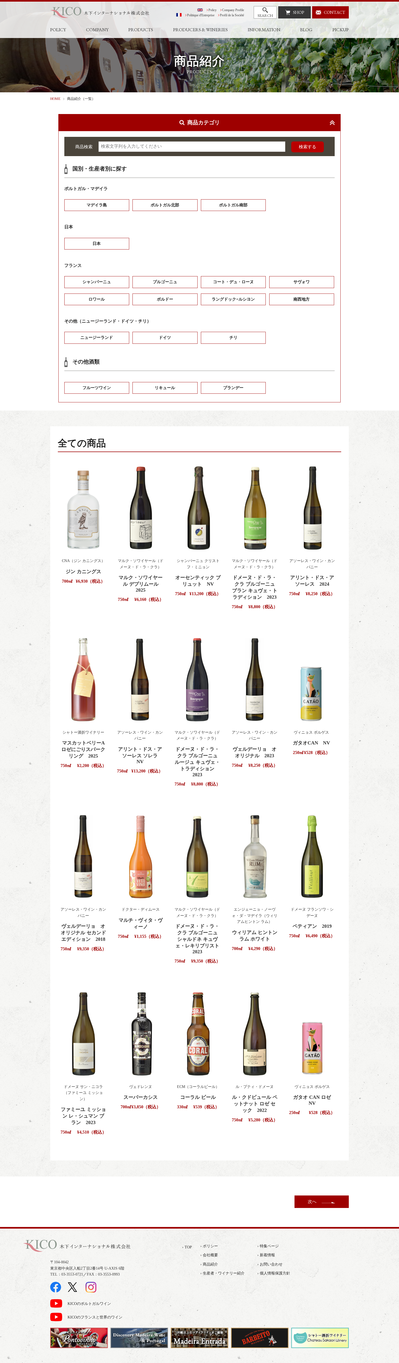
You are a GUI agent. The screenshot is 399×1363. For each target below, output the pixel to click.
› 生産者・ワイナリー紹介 (222, 1273)
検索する (307, 146)
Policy (212, 10)
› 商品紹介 (209, 1264)
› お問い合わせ (270, 1264)
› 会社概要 (209, 1255)
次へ (312, 1201)
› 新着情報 (266, 1255)
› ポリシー (209, 1246)
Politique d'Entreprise (200, 15)
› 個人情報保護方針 (273, 1273)
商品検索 (84, 146)
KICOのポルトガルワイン (89, 1304)
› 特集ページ (268, 1246)
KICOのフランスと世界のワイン (95, 1317)
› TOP (187, 1247)
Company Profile (233, 10)
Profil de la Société (232, 15)
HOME (55, 99)
